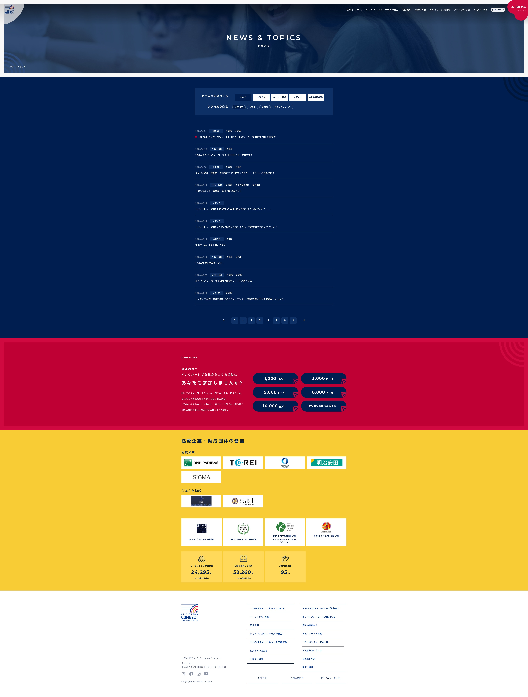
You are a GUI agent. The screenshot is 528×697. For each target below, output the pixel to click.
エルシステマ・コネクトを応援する (268, 642)
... (243, 320)
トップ (11, 67)
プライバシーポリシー (331, 678)
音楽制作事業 (309, 659)
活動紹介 (406, 9)
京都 (266, 107)
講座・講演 (307, 667)
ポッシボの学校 (462, 9)
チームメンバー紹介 (259, 617)
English (497, 10)
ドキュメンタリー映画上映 (315, 642)
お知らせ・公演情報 (440, 9)
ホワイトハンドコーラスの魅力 (382, 9)
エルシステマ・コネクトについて (267, 608)
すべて (240, 107)
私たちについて (354, 9)
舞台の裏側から (310, 625)
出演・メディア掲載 (312, 633)
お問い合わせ (480, 9)
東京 (253, 107)
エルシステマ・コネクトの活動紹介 (320, 608)
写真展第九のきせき (312, 650)
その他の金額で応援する (322, 406)
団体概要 (254, 625)
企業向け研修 (256, 659)
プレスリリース (283, 107)
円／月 (274, 378)
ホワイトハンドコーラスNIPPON (318, 617)
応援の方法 (420, 9)
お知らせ (262, 678)
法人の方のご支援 (258, 650)
